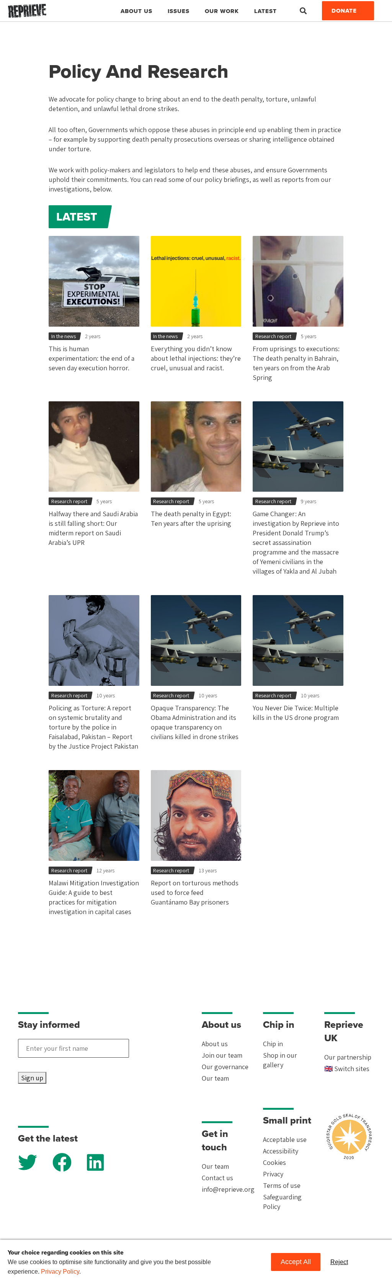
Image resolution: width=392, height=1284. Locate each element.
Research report (273, 336)
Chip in (273, 1043)
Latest (265, 11)
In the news (63, 336)
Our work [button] (222, 11)
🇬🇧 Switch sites (346, 1068)
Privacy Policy (60, 1271)
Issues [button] (178, 11)
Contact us (217, 1177)
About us (215, 1043)
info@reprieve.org (228, 1189)
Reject (339, 1262)
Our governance (225, 1066)
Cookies (274, 1162)
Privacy (273, 1174)
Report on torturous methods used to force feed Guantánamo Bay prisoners (194, 892)
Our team (215, 1078)
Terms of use (282, 1185)
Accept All (296, 1262)
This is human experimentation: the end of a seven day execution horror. (91, 358)
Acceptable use (285, 1139)
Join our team (222, 1055)
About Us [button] (136, 11)
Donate (344, 11)
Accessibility (280, 1151)
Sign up (32, 1077)
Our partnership (347, 1057)
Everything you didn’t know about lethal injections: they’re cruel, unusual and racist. (196, 358)
